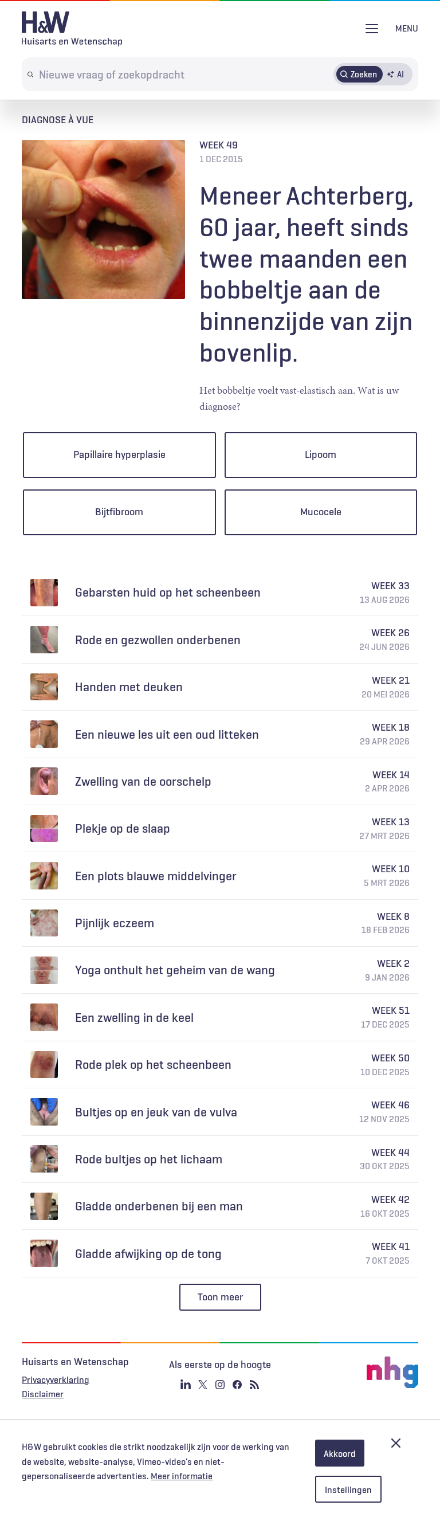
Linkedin (185, 1384)
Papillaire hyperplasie (119, 454)
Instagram (220, 1384)
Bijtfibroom (119, 512)
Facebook (237, 1384)
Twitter (203, 1384)
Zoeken (364, 74)
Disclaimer (43, 1394)
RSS (254, 1384)
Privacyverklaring (55, 1379)
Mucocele (320, 512)
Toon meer (220, 1297)
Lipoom (320, 454)
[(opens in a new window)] (352, 1373)
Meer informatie (182, 1476)
